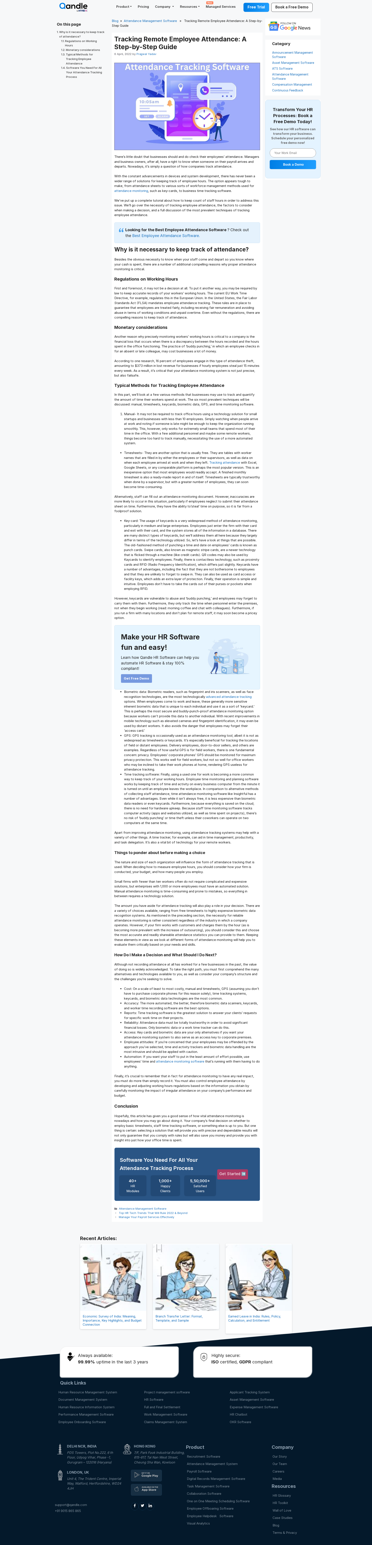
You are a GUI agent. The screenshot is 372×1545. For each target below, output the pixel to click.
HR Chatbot (238, 1414)
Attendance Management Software (150, 21)
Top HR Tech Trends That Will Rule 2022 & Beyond (153, 1213)
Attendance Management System (212, 1464)
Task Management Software (208, 1486)
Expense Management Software (254, 1407)
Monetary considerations (83, 50)
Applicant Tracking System (250, 1392)
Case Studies (283, 1518)
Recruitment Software (203, 1456)
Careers (278, 1471)
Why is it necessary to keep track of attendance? (81, 34)
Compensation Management (292, 84)
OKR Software (240, 1422)
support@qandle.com (71, 1505)
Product (122, 7)
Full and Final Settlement (162, 1407)
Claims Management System (165, 1422)
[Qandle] (146, 1475)
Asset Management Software (293, 62)
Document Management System (82, 1399)
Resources (188, 7)
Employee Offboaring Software (210, 1508)
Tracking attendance (224, 462)
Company (163, 7)
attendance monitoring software (180, 1061)
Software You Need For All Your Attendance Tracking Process (84, 72)
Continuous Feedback (287, 90)
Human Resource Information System (86, 1407)
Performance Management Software (86, 1414)
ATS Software (282, 68)
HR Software (153, 1399)
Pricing (143, 7)
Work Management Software (165, 1414)
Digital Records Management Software (216, 1479)
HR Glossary (282, 1495)
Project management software (167, 1392)
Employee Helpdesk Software (211, 1516)
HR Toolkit (280, 1503)
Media (277, 1479)
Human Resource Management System (87, 1392)
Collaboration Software (204, 1494)
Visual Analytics (198, 1523)
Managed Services (221, 5)
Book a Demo (293, 164)
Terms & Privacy (285, 1533)
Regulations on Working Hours (81, 43)
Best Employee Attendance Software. (166, 235)
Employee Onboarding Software (82, 1422)
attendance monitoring (131, 191)
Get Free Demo (136, 678)
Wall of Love (282, 1510)
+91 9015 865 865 (68, 1511)
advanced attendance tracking (229, 697)
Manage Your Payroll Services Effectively (146, 1217)
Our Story (280, 1456)
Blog (115, 21)
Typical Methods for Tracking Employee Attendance (79, 59)
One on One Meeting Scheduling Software (218, 1501)
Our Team (280, 1464)
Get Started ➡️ (232, 1174)
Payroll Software (199, 1471)
